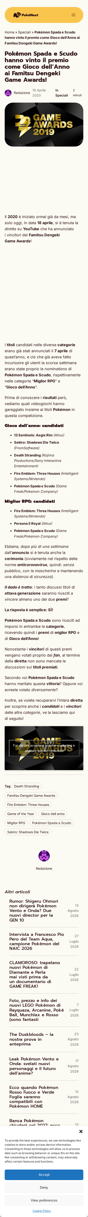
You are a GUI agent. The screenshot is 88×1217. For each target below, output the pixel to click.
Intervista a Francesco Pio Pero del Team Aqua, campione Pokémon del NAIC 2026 (36, 941)
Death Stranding (26, 786)
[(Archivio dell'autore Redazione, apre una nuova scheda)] (44, 860)
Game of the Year (20, 814)
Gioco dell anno (53, 814)
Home (9, 32)
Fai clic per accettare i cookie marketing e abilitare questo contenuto (44, 748)
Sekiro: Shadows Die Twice (28, 832)
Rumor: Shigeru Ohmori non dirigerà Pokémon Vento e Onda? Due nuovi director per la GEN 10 (33, 911)
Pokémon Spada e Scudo (51, 823)
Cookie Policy (42, 1211)
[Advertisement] (44, 180)
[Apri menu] (73, 15)
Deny (44, 1187)
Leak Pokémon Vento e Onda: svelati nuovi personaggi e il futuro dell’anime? (34, 1066)
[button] (81, 1131)
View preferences (44, 1200)
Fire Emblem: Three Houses (28, 805)
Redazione (22, 93)
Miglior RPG (16, 823)
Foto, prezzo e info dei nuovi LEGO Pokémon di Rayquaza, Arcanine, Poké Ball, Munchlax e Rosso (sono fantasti (36, 1010)
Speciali (24, 32)
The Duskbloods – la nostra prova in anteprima (31, 1039)
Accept (44, 1175)
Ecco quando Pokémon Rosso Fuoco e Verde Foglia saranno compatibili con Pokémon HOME (33, 1097)
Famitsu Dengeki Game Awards (31, 795)
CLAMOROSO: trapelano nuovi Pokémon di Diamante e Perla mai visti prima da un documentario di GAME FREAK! (34, 974)
